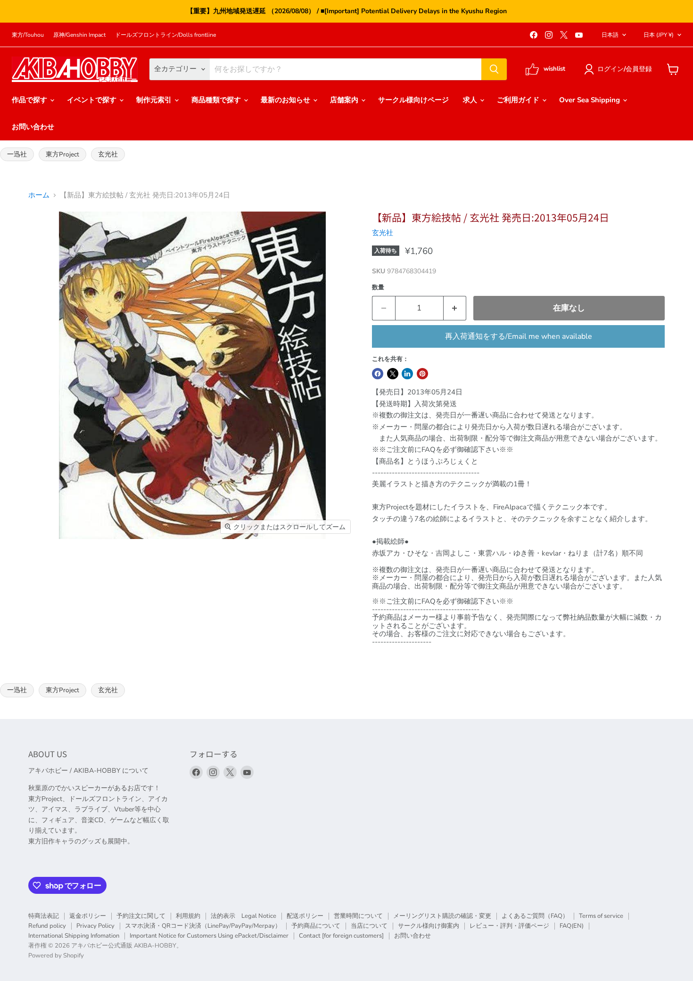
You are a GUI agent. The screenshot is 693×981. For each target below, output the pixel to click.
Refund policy (47, 926)
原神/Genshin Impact (79, 35)
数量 (378, 287)
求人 (471, 100)
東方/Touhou (28, 35)
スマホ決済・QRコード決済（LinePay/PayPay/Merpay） (203, 926)
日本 (659, 35)
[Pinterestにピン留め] (422, 373)
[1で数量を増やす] (455, 308)
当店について (369, 926)
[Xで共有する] (392, 373)
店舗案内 (345, 100)
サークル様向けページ (413, 100)
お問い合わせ (33, 126)
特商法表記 (43, 916)
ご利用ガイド (519, 100)
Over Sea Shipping (590, 100)
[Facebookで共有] (377, 373)
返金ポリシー (87, 916)
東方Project (62, 154)
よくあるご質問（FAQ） (535, 916)
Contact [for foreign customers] (341, 936)
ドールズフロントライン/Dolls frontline (165, 35)
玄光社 (108, 154)
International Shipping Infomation (73, 936)
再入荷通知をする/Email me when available (518, 336)
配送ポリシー (305, 916)
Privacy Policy (95, 926)
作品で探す (30, 100)
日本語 (610, 35)
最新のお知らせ (286, 100)
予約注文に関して (140, 916)
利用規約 (188, 916)
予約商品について (315, 926)
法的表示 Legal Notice (243, 916)
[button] (619, 69)
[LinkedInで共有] (407, 373)
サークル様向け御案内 (428, 926)
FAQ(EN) (572, 926)
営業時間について (358, 916)
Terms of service (601, 916)
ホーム (39, 195)
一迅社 (17, 154)
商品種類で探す (217, 100)
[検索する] (494, 69)
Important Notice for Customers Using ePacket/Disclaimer (209, 936)
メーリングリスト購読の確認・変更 (442, 916)
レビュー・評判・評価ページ (509, 926)
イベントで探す (92, 100)
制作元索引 (154, 100)
